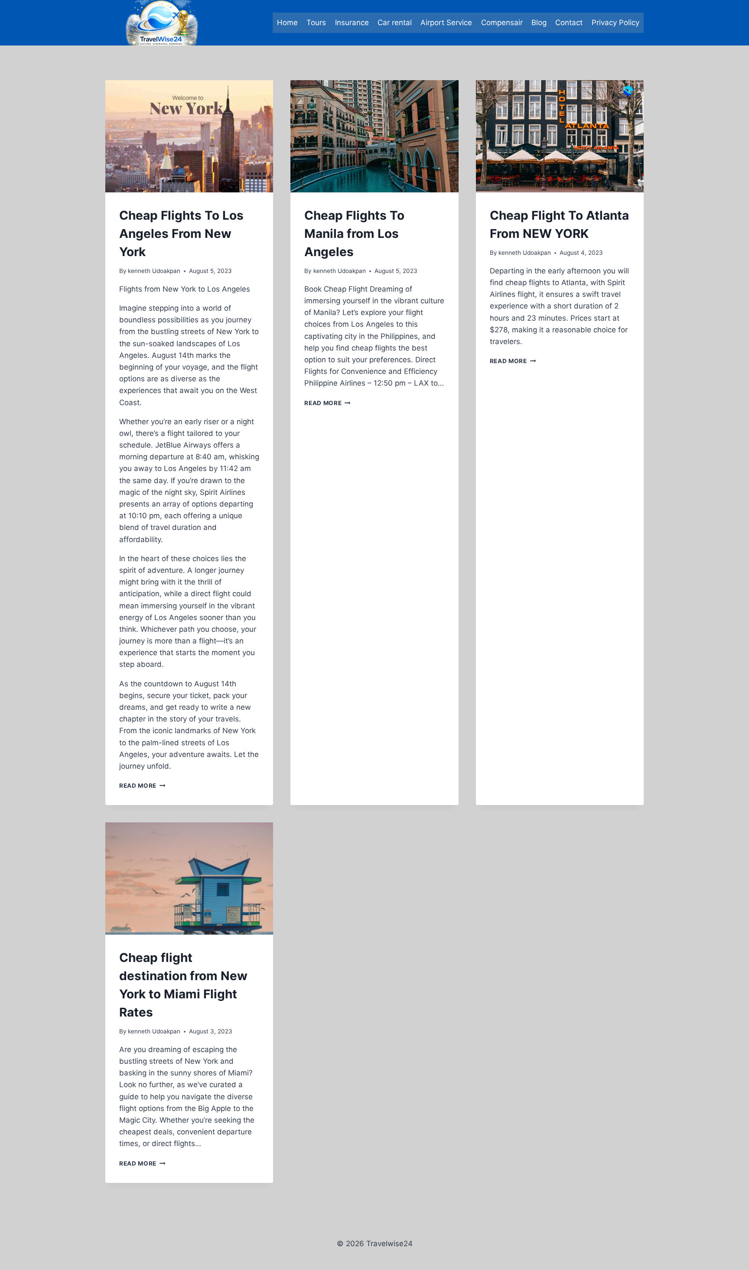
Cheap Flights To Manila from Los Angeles (354, 233)
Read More (142, 785)
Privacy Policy (615, 22)
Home (287, 22)
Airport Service (446, 22)
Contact (569, 22)
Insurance (352, 22)
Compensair (502, 22)
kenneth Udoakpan (154, 270)
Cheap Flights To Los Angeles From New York (181, 233)
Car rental (395, 22)
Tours (316, 22)
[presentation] (189, 136)
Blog (539, 22)
